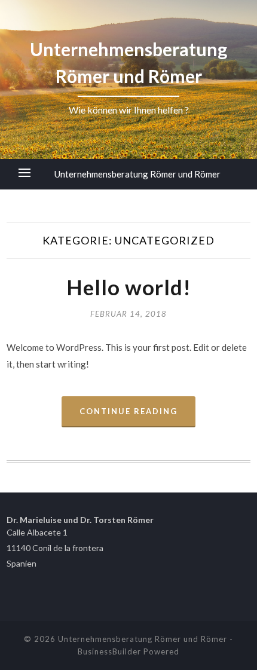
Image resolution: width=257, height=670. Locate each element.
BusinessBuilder (109, 651)
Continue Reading (128, 411)
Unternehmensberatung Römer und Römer (137, 174)
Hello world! (128, 286)
